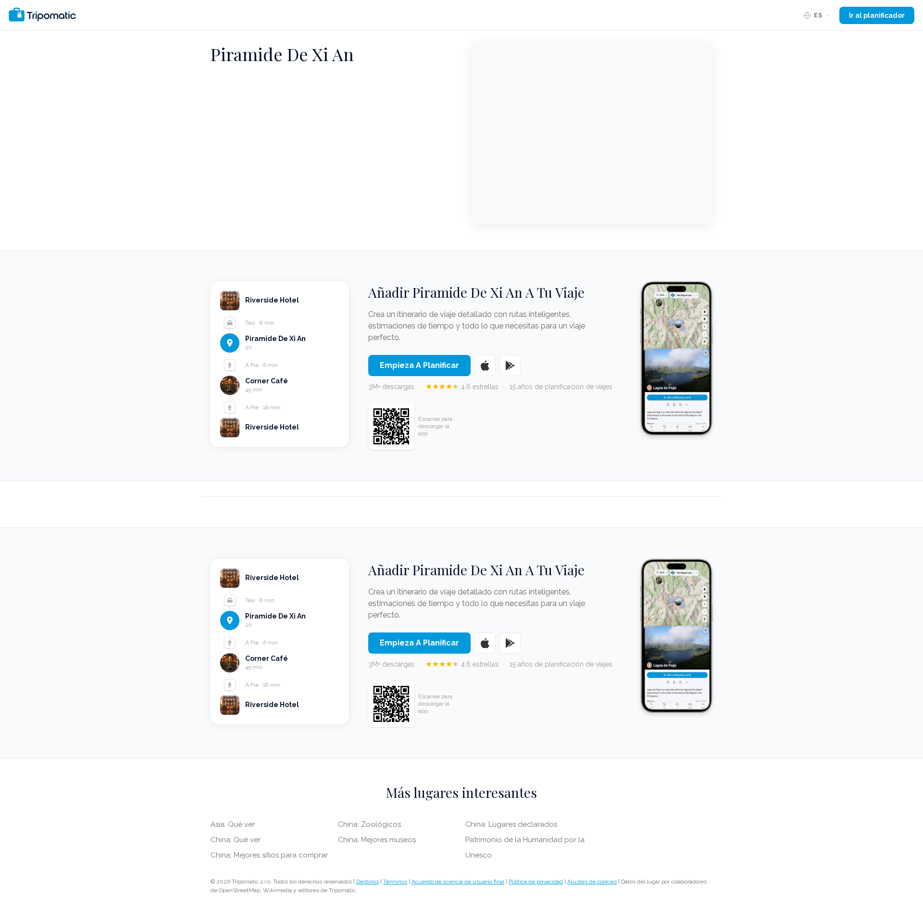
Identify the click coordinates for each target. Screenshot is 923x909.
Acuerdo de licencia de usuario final (458, 881)
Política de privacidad (536, 881)
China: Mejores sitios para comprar (269, 855)
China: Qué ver (236, 839)
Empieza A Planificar (419, 365)
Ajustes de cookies (592, 881)
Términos (395, 881)
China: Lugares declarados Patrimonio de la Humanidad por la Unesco (525, 839)
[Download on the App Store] (485, 365)
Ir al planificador (877, 15)
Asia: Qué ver (233, 824)
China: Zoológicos (369, 824)
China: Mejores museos (377, 839)
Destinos (367, 881)
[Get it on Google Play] (510, 365)
